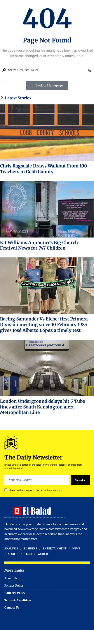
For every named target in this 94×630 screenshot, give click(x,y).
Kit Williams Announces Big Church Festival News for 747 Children (39, 245)
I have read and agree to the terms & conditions (35, 490)
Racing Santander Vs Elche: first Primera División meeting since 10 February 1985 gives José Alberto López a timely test (44, 324)
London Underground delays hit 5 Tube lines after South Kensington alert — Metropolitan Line (42, 406)
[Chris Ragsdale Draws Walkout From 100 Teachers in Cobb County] (47, 132)
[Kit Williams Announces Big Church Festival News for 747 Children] (47, 209)
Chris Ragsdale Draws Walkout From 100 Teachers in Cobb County (43, 168)
